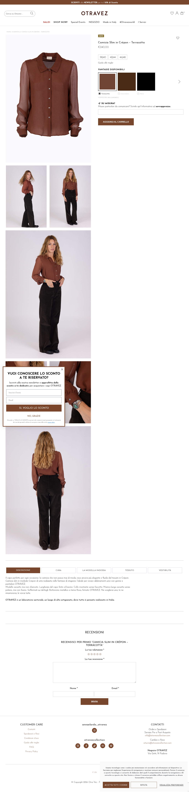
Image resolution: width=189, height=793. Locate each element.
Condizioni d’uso (31, 738)
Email (115, 688)
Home (9, 32)
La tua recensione (94, 659)
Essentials (16, 32)
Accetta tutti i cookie (116, 785)
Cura (58, 570)
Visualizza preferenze (171, 785)
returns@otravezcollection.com (157, 743)
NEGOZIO (94, 22)
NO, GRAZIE (33, 416)
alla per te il (94, 3)
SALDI (46, 22)
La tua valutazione (94, 650)
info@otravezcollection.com (157, 735)
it (93, 772)
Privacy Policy (31, 752)
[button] (177, 37)
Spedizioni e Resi (31, 734)
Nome (74, 688)
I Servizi (142, 22)
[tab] (23, 570)
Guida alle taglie (31, 743)
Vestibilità (165, 570)
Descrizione (23, 570)
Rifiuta (143, 785)
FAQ (31, 747)
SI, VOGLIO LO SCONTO (34, 408)
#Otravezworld (127, 22)
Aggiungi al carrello (116, 122)
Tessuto (129, 570)
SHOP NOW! (60, 22)
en (95, 772)
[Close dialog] (62, 369)
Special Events (78, 22)
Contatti (31, 729)
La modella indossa (94, 570)
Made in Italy (109, 22)
